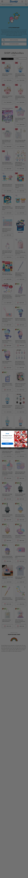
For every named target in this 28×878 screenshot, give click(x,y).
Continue (7, 443)
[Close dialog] (26, 431)
